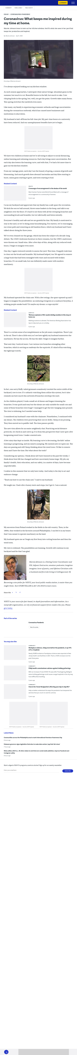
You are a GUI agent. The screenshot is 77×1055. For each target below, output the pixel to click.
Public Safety (29, 8)
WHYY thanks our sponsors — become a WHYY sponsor (36, 151)
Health (31, 186)
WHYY (7, 3)
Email (20, 592)
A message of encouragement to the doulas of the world (48, 188)
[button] (6, 1052)
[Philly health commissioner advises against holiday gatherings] (15, 674)
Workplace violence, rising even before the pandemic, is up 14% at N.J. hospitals (50, 649)
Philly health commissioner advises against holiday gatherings (50, 668)
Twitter (16, 592)
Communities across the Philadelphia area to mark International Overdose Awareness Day (33, 737)
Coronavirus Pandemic (20, 14)
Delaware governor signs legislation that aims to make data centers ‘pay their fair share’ (32, 744)
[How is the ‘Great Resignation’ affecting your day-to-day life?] (15, 692)
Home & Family (18, 8)
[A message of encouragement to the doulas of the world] (15, 194)
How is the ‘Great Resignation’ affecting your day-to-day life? (49, 687)
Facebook (12, 592)
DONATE (63, 3)
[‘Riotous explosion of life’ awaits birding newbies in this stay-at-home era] (15, 325)
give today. (8, 608)
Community (8, 8)
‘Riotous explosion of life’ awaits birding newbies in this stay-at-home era (50, 316)
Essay (6, 14)
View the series (34, 627)
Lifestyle (31, 312)
